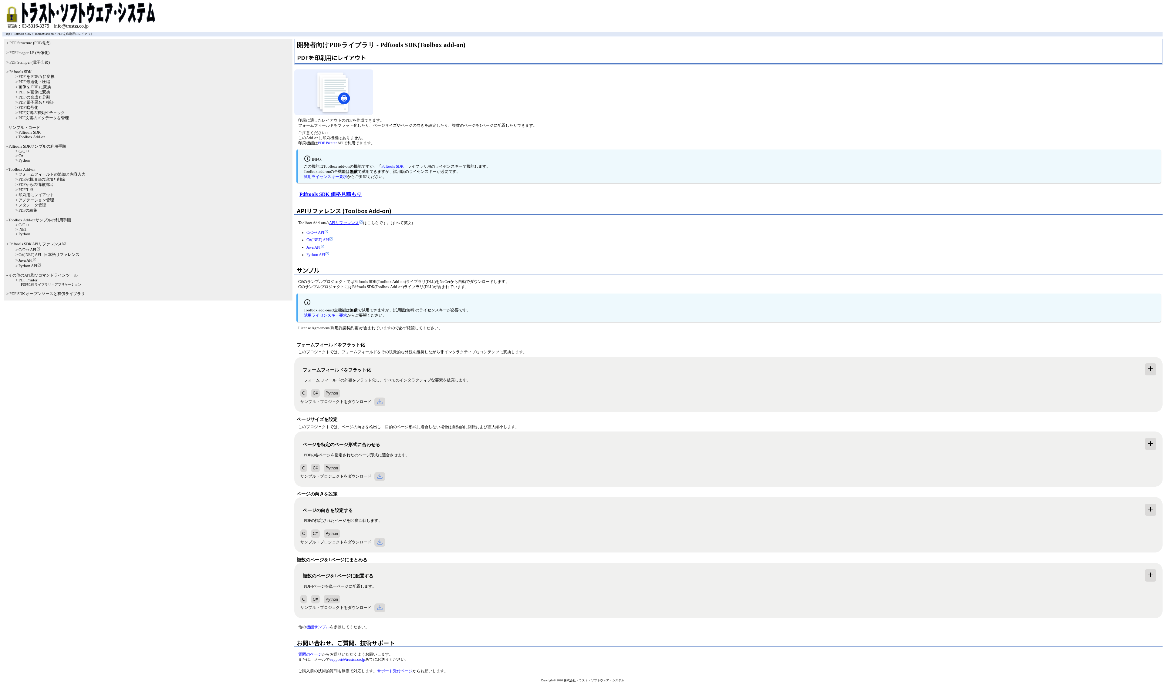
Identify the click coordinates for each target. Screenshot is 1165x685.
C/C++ (24, 151)
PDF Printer (327, 143)
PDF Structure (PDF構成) (29, 43)
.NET (23, 229)
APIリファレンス (344, 223)
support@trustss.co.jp (347, 659)
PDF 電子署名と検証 (36, 102)
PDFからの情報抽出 (36, 185)
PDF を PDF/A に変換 (37, 77)
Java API (313, 247)
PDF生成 (26, 190)
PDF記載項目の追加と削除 (42, 179)
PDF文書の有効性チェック (42, 113)
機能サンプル (318, 627)
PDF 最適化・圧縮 (34, 82)
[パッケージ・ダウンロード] (379, 402)
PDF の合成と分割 (34, 97)
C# (315, 393)
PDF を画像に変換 (34, 92)
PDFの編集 (28, 210)
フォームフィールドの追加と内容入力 (52, 174)
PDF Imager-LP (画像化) (29, 53)
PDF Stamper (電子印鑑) (29, 62)
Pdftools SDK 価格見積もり (330, 194)
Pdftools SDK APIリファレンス (35, 244)
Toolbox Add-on (32, 137)
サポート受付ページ (395, 671)
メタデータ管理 (32, 205)
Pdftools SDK (22, 33)
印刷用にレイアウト (36, 195)
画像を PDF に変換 (35, 87)
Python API (315, 255)
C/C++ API (315, 232)
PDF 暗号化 (28, 108)
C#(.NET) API (317, 240)
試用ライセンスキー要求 (325, 177)
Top (7, 33)
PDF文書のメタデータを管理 (44, 118)
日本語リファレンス (61, 255)
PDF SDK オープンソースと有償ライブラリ (47, 294)
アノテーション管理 (36, 200)
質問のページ (310, 654)
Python (332, 393)
